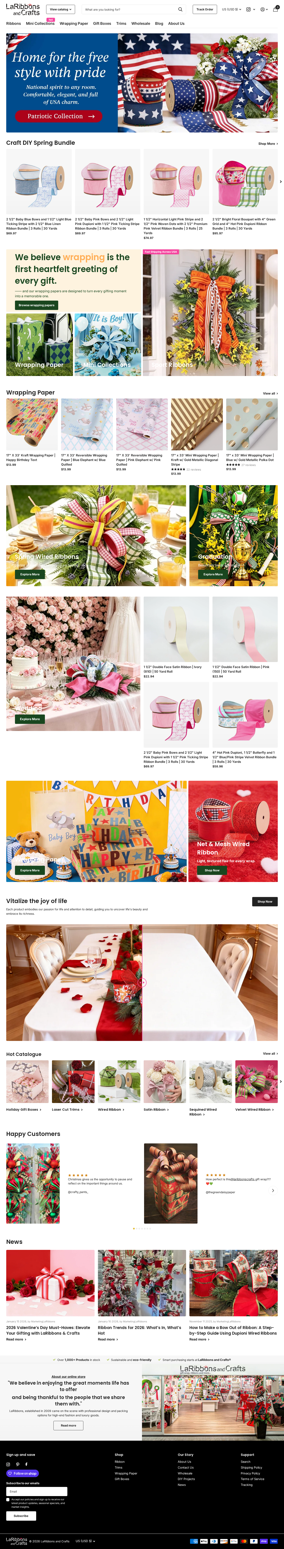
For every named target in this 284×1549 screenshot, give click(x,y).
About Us (184, 1461)
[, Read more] (251, 9)
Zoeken (180, 9)
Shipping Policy (251, 1467)
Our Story (185, 1455)
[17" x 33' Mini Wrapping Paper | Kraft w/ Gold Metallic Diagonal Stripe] (197, 424)
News (182, 1485)
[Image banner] (142, 82)
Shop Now (212, 870)
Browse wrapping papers (36, 305)
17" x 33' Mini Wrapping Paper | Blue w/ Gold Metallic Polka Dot (250, 457)
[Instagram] (8, 1465)
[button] (135, 125)
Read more (68, 1425)
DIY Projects (186, 1479)
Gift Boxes (102, 23)
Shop (119, 1455)
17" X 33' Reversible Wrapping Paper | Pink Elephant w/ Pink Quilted (139, 459)
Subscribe (21, 1516)
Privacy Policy (250, 1473)
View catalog (59, 9)
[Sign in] (264, 9)
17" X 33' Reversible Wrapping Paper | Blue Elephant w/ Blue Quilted (84, 459)
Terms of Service (252, 1479)
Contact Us (186, 1467)
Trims (121, 23)
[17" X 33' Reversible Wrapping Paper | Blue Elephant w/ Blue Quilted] (87, 424)
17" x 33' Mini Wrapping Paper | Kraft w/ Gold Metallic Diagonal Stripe (195, 459)
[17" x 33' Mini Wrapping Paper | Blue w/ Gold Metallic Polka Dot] (252, 424)
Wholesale (140, 23)
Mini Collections (40, 22)
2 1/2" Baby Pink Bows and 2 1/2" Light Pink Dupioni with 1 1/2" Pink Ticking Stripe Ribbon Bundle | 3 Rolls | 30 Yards (107, 223)
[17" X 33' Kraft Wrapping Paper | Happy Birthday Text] (32, 424)
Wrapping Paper (126, 1473)
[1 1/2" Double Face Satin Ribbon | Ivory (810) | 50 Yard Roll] (176, 629)
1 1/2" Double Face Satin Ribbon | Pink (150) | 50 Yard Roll (240, 669)
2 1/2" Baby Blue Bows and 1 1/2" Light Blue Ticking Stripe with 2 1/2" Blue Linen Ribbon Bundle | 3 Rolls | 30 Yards (38, 223)
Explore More (30, 574)
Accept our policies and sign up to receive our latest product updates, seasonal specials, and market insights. (38, 1503)
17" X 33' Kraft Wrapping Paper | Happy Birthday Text (30, 457)
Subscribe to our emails (23, 1483)
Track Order (204, 9)
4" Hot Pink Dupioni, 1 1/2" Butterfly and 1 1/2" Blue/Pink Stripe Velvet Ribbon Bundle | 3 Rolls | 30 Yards (244, 757)
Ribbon (120, 1461)
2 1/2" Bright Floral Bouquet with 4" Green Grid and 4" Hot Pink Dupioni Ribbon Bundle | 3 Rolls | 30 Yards (243, 223)
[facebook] (26, 1464)
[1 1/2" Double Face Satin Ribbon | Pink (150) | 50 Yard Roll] (245, 629)
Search (246, 1461)
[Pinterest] (17, 1465)
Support (247, 1455)
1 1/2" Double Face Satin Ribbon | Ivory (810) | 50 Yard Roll (173, 669)
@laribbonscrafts (243, 1179)
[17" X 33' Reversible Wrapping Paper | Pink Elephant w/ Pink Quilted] (142, 424)
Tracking (247, 1485)
